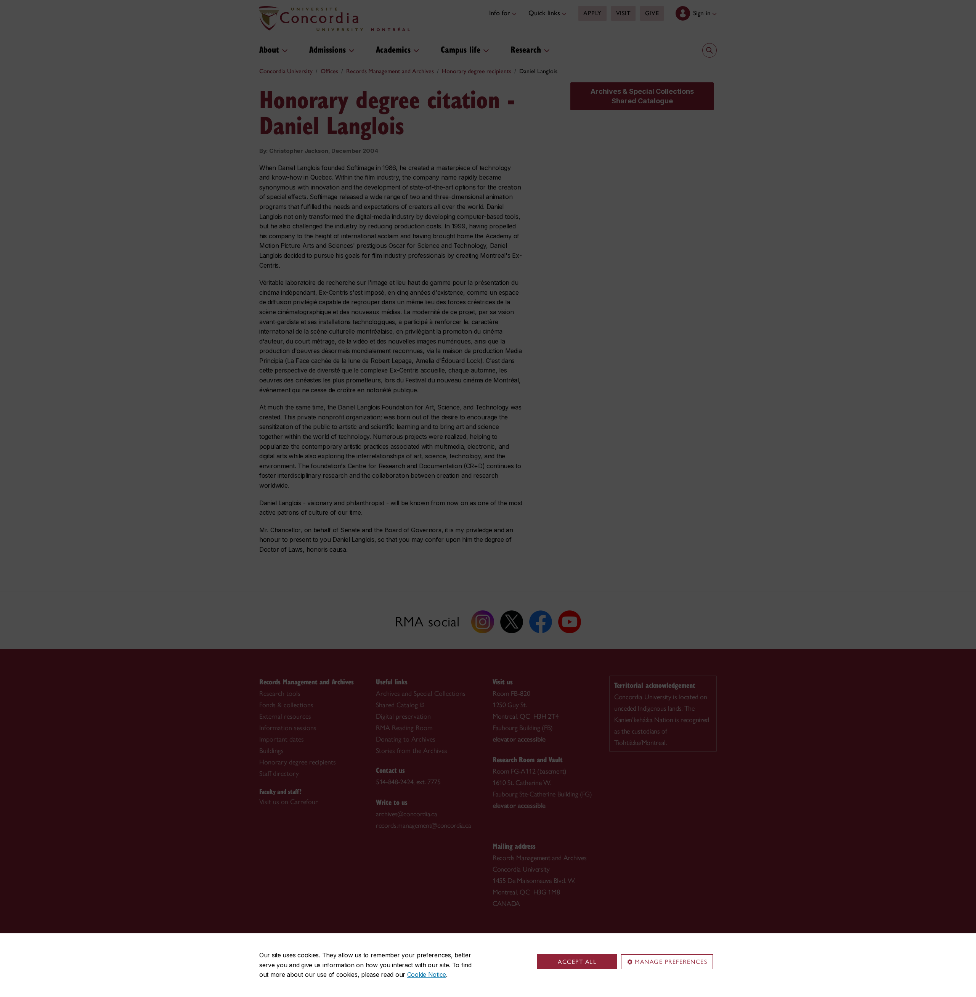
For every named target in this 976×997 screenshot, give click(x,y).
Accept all (577, 961)
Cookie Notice (426, 974)
